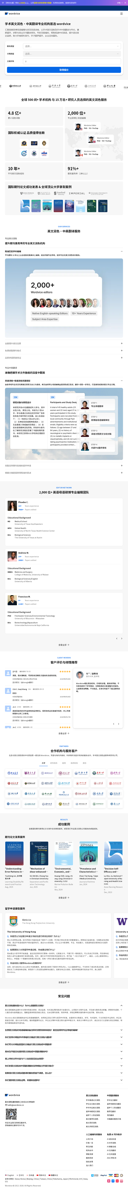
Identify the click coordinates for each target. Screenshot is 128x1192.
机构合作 (89, 1150)
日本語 (31, 1175)
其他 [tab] (84, 763)
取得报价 (64, 69)
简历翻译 (110, 1115)
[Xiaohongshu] (117, 1180)
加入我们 (89, 1165)
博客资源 (89, 1154)
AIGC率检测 (111, 1158)
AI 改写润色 (111, 1143)
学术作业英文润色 (93, 1107)
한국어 (21, 1175)
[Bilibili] (121, 1180)
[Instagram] (108, 1180)
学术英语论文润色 (93, 1100)
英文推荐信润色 (92, 1119)
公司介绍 (89, 1139)
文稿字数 (10, 61)
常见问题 (89, 1146)
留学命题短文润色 (93, 1111)
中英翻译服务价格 (114, 1119)
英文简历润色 (91, 1122)
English (11, 1175)
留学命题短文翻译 (114, 1104)
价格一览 (89, 1143)
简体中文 (42, 1175)
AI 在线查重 (111, 1154)
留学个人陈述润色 (93, 1115)
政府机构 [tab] (74, 763)
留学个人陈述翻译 (114, 1107)
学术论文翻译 (112, 1100)
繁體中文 (54, 1175)
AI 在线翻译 (111, 1150)
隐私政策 (89, 1161)
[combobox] (72, 46)
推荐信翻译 (111, 1111)
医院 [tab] (64, 763)
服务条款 (89, 1158)
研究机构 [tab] (53, 763)
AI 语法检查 (111, 1139)
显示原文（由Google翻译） (23, 682)
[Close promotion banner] (125, 3)
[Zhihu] (113, 1180)
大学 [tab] (43, 763)
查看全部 (62, 644)
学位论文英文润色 (93, 1104)
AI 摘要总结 (111, 1146)
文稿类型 (10, 53)
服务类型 (10, 46)
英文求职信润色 (92, 1126)
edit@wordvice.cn (16, 1105)
